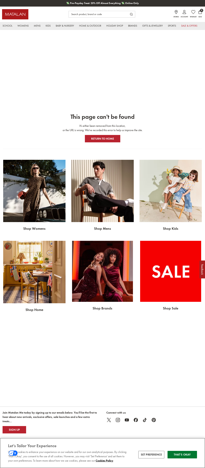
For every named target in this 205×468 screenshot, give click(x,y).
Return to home (102, 138)
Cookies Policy (104, 460)
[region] (102, 453)
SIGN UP (14, 429)
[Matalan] (15, 14)
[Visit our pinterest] (153, 420)
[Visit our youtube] (126, 420)
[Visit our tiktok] (144, 420)
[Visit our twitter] (108, 420)
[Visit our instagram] (117, 420)
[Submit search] (131, 14)
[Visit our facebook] (135, 420)
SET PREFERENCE (151, 454)
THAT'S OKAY (182, 454)
